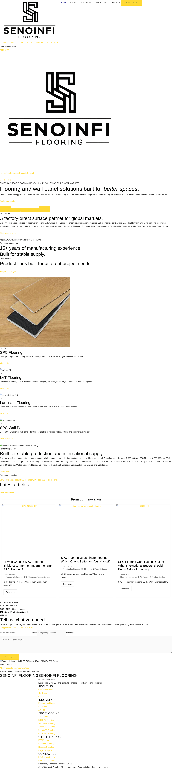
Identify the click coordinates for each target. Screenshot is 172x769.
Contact (30, 173)
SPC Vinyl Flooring (46, 723)
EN (1, 50)
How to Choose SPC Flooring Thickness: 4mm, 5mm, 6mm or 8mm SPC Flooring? (28, 565)
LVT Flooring (43, 740)
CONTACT (115, 3)
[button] (27, 42)
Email (34, 633)
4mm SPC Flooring (46, 727)
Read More (10, 592)
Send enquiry (10, 657)
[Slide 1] (15, 210)
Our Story (42, 693)
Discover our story (8, 233)
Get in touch (5, 180)
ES (8, 50)
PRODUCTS (86, 3)
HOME (63, 3)
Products (23, 173)
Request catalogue (8, 271)
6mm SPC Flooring (46, 733)
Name (2, 633)
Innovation (14, 173)
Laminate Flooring (46, 743)
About (7, 173)
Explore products (7, 201)
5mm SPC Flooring (46, 730)
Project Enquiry (45, 750)
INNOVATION (101, 3)
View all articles (7, 493)
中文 (5, 50)
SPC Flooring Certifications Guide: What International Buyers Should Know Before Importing (141, 565)
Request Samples (46, 747)
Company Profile (45, 690)
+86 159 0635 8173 (24, 628)
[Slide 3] (34, 210)
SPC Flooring (44, 717)
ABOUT (73, 3)
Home (2, 173)
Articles (41, 710)
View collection (6, 363)
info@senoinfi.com (8, 628)
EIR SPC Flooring (46, 720)
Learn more (5, 472)
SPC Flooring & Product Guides (14, 480)
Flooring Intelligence (13, 577)
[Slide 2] (25, 210)
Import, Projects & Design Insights (43, 480)
